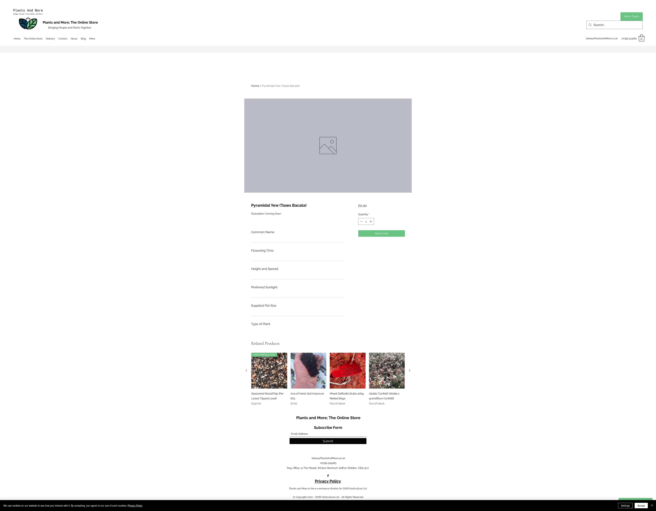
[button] (642, 38)
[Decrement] (361, 221)
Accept (641, 505)
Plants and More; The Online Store (328, 417)
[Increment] (371, 221)
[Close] (652, 505)
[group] (328, 379)
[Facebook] (328, 475)
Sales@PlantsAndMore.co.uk (602, 38)
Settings (625, 505)
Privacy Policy (328, 481)
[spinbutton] (366, 221)
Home (255, 85)
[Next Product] (410, 370)
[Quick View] (308, 371)
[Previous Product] (246, 370)
